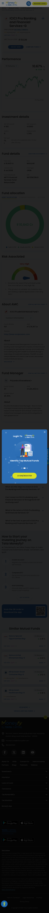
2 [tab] (24, 468)
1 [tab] (21, 468)
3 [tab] (27, 468)
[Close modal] (44, 432)
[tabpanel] (24, 452)
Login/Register (24, 476)
